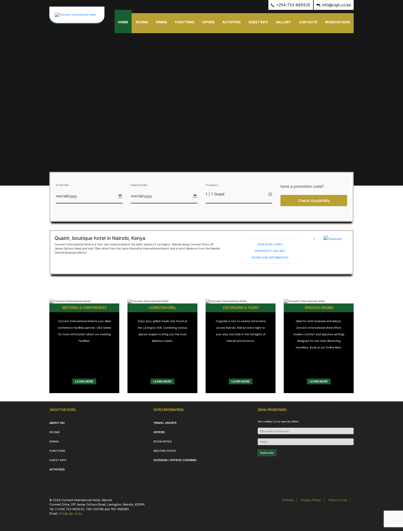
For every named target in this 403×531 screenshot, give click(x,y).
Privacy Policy (311, 500)
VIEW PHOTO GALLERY (270, 250)
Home (123, 22)
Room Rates (163, 441)
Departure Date (139, 185)
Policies (287, 500)
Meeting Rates (165, 450)
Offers (208, 22)
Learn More (84, 381)
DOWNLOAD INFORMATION (270, 257)
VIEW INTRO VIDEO (270, 244)
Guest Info (258, 22)
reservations (337, 22)
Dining (161, 22)
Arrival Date (62, 185)
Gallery (283, 22)
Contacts (308, 22)
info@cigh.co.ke (70, 513)
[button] (313, 186)
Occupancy (212, 185)
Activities (231, 22)
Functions (184, 22)
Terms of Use (337, 500)
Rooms (142, 22)
